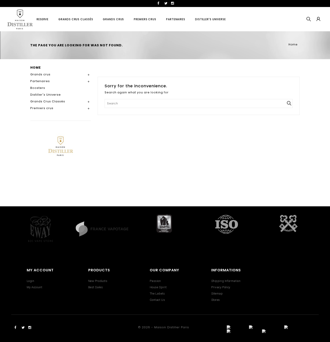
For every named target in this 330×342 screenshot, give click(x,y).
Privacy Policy (220, 287)
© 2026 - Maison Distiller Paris (163, 327)
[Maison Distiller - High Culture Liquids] (60, 166)
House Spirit (158, 287)
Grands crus (113, 19)
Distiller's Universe (210, 19)
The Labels (157, 293)
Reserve (42, 19)
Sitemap (217, 293)
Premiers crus (145, 19)
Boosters (37, 88)
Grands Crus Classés (75, 19)
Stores (215, 300)
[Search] (289, 103)
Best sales (95, 287)
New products (98, 281)
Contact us (157, 300)
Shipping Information (226, 281)
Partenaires (175, 19)
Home (35, 67)
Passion (155, 281)
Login (30, 281)
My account (34, 287)
